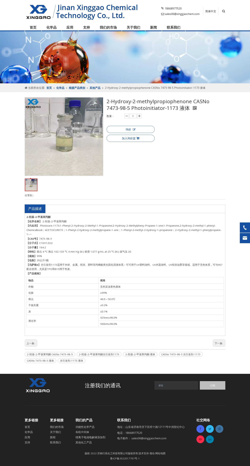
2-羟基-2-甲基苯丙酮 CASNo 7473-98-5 (50, 354)
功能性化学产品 (85, 427)
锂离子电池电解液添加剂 (90, 437)
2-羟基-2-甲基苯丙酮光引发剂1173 (99, 354)
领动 (152, 453)
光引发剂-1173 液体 (71, 360)
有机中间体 (82, 432)
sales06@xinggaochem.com (182, 14)
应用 (69, 27)
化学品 (51, 27)
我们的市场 (108, 27)
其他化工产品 (84, 442)
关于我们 (133, 27)
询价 (128, 129)
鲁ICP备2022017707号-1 (125, 458)
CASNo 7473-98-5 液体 (40, 360)
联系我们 (173, 27)
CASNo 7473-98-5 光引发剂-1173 (181, 354)
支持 (86, 27)
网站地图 (160, 453)
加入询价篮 (129, 138)
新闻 (153, 27)
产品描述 (35, 208)
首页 (33, 27)
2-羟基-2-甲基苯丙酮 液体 (140, 354)
